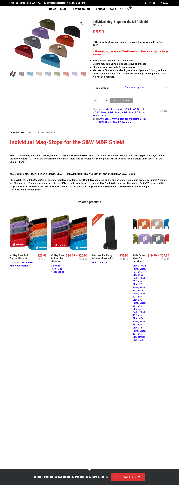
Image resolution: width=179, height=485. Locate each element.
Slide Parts (138, 340)
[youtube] (154, 3)
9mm (114, 118)
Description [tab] (17, 132)
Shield (108, 122)
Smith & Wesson (122, 122)
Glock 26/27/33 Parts (21, 262)
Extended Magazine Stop (131, 118)
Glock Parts (139, 336)
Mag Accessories (115, 109)
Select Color (102, 88)
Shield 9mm (113, 112)
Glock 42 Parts (99, 262)
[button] (81, 23)
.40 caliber (104, 118)
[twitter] (145, 3)
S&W (101, 122)
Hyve (95, 122)
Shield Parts (99, 115)
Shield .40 (130, 109)
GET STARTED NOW (128, 477)
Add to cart (121, 100)
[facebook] (141, 3)
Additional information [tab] (41, 132)
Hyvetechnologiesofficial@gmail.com (66, 3)
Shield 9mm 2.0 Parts (132, 112)
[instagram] (150, 3)
